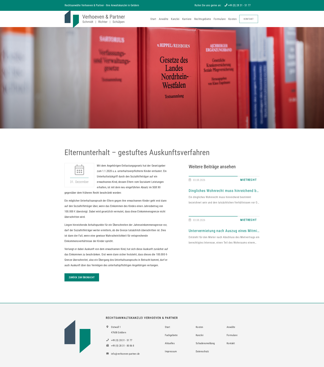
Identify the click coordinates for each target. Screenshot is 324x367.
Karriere (187, 19)
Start (153, 19)
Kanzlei (175, 19)
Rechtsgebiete (202, 19)
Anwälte (163, 19)
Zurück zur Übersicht (82, 277)
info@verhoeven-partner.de (125, 353)
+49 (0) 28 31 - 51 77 (239, 5)
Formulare (220, 19)
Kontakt (249, 19)
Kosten (232, 19)
